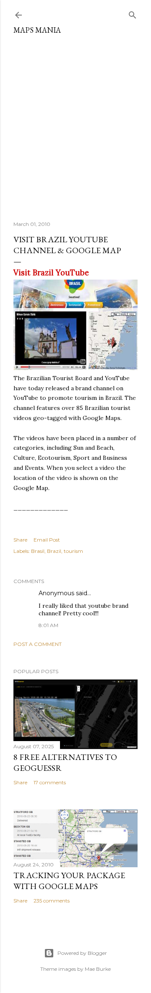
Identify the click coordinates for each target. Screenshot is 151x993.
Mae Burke (98, 969)
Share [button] (20, 540)
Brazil (54, 551)
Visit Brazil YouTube (51, 272)
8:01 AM (48, 625)
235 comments (52, 900)
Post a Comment (37, 644)
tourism (73, 551)
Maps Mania (37, 30)
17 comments (50, 782)
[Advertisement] (75, 124)
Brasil (37, 551)
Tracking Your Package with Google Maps (69, 881)
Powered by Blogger (82, 953)
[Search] (133, 13)
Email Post (47, 540)
